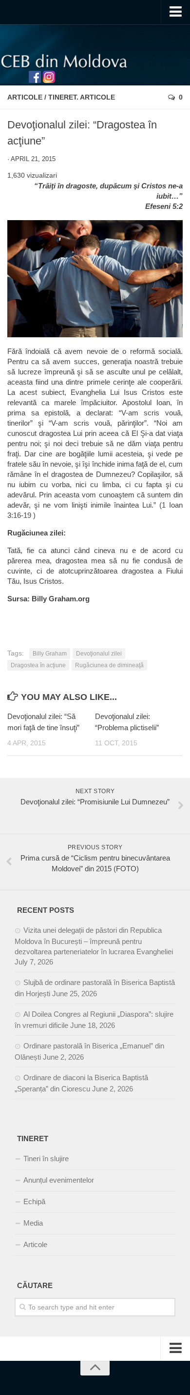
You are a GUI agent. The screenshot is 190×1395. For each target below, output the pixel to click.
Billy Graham (50, 653)
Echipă (34, 1201)
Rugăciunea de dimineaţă (109, 665)
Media (33, 1223)
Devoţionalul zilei (99, 653)
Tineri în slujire (46, 1158)
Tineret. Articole (81, 97)
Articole (24, 97)
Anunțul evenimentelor (58, 1180)
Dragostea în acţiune (38, 665)
